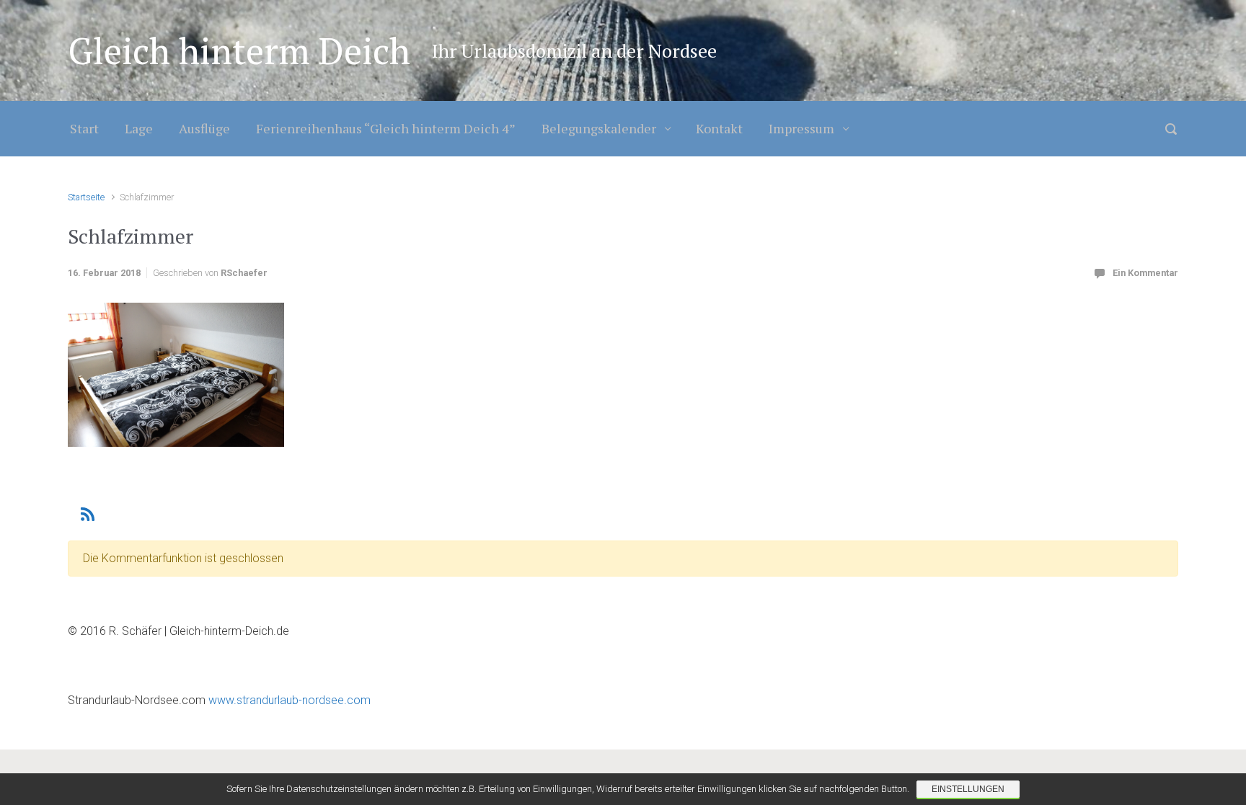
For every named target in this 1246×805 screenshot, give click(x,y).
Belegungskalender (599, 128)
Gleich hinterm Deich (239, 50)
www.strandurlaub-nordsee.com (288, 700)
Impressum (801, 128)
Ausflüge (204, 128)
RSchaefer (244, 272)
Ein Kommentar (1145, 272)
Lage (139, 128)
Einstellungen (968, 789)
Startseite (86, 197)
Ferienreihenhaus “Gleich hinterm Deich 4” (386, 128)
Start (84, 128)
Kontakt (719, 128)
